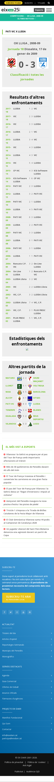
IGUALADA (11, 416)
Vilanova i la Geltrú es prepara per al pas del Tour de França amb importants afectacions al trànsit (25, 457)
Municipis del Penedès (12, 650)
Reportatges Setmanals (13, 644)
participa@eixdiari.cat (12, 738)
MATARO (10, 378)
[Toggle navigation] (49, 10)
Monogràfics (8, 656)
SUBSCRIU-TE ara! (13, 3)
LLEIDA (36, 403)
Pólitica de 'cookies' (37, 762)
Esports (39, 10)
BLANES (37, 410)
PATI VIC (10, 403)
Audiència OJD (33, 771)
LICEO (36, 423)
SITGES (36, 397)
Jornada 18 (16, 49)
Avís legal (27, 765)
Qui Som (6, 723)
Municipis (29, 3)
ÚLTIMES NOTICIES (25, 18)
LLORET (9, 385)
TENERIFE (10, 410)
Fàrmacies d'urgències (12, 698)
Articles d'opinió (9, 639)
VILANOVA (11, 423)
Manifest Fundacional (12, 717)
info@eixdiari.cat (9, 735)
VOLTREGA (38, 385)
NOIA (8, 391)
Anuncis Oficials (9, 693)
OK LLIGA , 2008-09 (35, 16)
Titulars (41, 3)
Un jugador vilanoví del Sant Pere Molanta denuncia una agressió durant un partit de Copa (26, 532)
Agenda (5, 675)
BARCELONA (39, 391)
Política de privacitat (13, 762)
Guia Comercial (9, 681)
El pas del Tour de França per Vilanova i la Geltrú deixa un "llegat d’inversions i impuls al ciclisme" (27, 491)
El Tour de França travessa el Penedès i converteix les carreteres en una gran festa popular (25, 479)
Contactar (6, 729)
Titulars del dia (9, 633)
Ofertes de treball (10, 687)
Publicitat (19, 771)
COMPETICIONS (17, 16)
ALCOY (9, 397)
